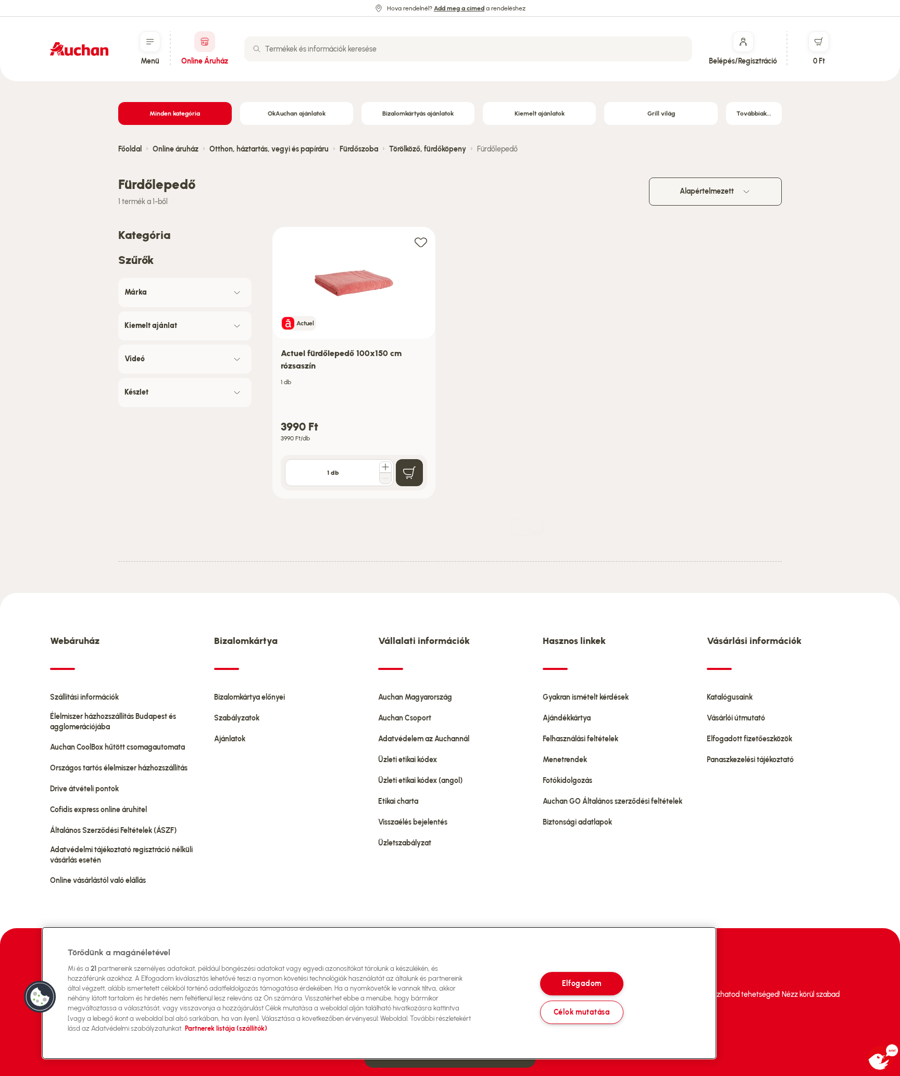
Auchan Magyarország (415, 697)
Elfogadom (582, 984)
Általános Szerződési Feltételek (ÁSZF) (113, 830)
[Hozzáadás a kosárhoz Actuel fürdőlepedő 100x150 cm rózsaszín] (409, 472)
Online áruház (175, 149)
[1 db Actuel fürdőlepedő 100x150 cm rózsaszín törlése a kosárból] (385, 478)
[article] (353, 363)
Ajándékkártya (567, 718)
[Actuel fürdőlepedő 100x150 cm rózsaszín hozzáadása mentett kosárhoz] (421, 241)
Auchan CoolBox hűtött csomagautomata (117, 747)
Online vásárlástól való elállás (98, 880)
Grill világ (661, 113)
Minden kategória (174, 113)
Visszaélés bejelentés (412, 822)
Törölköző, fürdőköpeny (427, 149)
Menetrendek (565, 759)
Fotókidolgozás (567, 780)
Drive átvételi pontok (84, 788)
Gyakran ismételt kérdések (586, 697)
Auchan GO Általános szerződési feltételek (612, 801)
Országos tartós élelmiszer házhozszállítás (119, 768)
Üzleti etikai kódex (407, 759)
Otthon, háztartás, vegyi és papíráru (269, 149)
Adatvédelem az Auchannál (423, 739)
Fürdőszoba (359, 149)
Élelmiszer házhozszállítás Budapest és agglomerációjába (113, 721)
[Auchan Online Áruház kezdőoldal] (79, 49)
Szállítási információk (84, 697)
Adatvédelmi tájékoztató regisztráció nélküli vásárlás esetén (121, 855)
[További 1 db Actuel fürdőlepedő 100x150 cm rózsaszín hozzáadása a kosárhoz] (385, 467)
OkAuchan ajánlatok (297, 113)
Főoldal (130, 149)
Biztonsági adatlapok (577, 822)
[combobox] (468, 48)
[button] (40, 997)
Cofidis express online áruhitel (98, 809)
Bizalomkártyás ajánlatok (418, 113)
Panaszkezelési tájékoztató (750, 759)
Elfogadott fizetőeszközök (749, 739)
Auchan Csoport (404, 718)
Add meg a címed (459, 8)
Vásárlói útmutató (736, 718)
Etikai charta (398, 801)
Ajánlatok (229, 739)
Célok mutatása (582, 1012)
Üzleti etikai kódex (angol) (420, 780)
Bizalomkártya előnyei (249, 697)
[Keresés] (256, 49)
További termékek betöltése (535, 532)
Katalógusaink (730, 697)
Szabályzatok (236, 718)
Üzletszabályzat (404, 843)
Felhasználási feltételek (580, 739)
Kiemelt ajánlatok (540, 113)
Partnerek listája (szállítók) (226, 1028)
